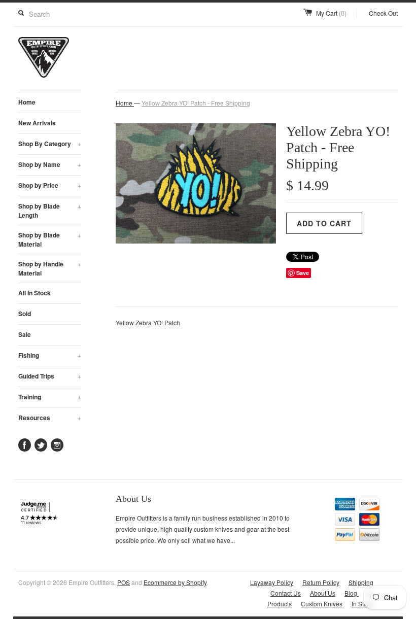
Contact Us (285, 593)
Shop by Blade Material (49, 239)
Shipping (361, 582)
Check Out (383, 13)
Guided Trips (49, 376)
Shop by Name (49, 164)
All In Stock (34, 292)
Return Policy (320, 582)
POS (123, 582)
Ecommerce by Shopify (175, 582)
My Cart (331, 13)
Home (27, 102)
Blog (351, 593)
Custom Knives (321, 603)
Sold (24, 313)
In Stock (362, 603)
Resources (49, 417)
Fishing (49, 355)
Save (302, 273)
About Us (322, 593)
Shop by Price (49, 185)
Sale (24, 334)
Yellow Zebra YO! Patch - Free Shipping (196, 102)
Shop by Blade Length (49, 210)
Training (49, 396)
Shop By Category (49, 143)
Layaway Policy (271, 582)
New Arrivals (37, 122)
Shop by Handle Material (49, 268)
